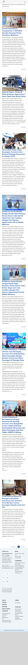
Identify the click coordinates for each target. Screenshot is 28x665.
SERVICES (4, 604)
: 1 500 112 (7, 565)
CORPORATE (5, 611)
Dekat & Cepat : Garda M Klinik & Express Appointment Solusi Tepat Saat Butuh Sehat (14, 94)
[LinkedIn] (7, 577)
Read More (23, 69)
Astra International (18, 612)
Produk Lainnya (18, 572)
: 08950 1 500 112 (10, 566)
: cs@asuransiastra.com (9, 568)
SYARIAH (4, 602)
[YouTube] (7, 581)
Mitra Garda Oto (18, 609)
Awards (3, 616)
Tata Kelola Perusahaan (6, 621)
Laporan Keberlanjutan (6, 620)
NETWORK (4, 606)
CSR (3, 619)
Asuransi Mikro (18, 557)
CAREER (17, 600)
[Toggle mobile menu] (25, 2)
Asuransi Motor (18, 556)
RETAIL (16, 551)
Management (4, 614)
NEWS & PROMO (6, 609)
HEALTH (4, 600)
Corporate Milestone (6, 613)
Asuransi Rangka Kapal (19, 567)
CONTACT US (5, 551)
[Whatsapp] (10, 581)
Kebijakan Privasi (18, 619)
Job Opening (17, 602)
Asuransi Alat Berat (19, 571)
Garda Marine (18, 610)
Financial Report (5, 617)
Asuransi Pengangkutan (19, 565)
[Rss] (3, 581)
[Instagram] (3, 577)
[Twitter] (7, 573)
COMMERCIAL (18, 560)
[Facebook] (3, 573)
